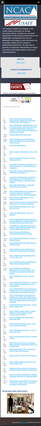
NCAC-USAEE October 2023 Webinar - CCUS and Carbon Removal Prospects (22, 250)
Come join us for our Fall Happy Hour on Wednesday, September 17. (23, 171)
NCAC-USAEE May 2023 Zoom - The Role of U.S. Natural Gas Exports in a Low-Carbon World (23, 284)
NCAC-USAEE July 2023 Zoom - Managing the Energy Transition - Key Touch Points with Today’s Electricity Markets (22, 271)
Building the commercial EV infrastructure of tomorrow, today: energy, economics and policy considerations (24, 382)
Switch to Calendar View (11, 106)
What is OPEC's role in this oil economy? (23, 355)
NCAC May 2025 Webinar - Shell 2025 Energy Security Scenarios (22, 186)
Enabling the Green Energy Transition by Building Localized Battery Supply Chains (23, 369)
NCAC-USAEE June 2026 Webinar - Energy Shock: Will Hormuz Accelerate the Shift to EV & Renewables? (22, 120)
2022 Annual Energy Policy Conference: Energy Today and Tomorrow (23, 350)
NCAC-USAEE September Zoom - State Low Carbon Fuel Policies (23, 324)
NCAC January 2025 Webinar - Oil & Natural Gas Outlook (21, 198)
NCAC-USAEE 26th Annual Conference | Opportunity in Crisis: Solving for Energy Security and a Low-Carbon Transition (23, 290)
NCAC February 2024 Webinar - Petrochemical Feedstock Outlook (21, 233)
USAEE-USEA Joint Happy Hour (20, 135)
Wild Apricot (23, 422)
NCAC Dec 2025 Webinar (18, 145)
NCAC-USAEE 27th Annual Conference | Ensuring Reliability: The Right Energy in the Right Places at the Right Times (23, 221)
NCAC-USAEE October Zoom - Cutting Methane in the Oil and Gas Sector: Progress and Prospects (22, 312)
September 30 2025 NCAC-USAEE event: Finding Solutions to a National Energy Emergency (23, 166)
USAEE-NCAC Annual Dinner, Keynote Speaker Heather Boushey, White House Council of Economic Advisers (23, 227)
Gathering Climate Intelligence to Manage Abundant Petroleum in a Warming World (23, 375)
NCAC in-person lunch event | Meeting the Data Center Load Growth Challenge (24, 203)
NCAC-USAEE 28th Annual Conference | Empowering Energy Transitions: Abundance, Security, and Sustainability (23, 193)
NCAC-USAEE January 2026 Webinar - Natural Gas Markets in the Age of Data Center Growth (22, 141)
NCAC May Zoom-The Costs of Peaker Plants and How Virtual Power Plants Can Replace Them (23, 344)
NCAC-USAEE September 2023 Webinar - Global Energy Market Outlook (23, 262)
